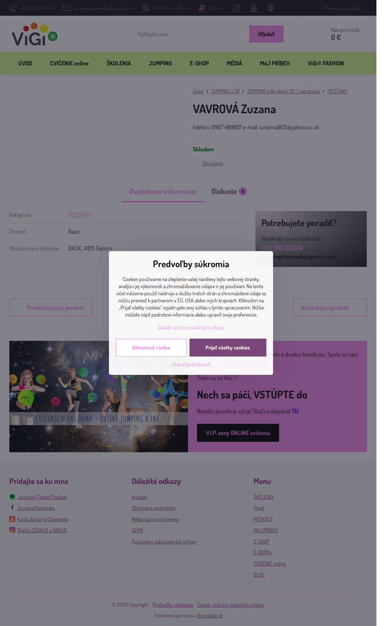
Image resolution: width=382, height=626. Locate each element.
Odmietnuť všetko (151, 347)
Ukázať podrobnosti (191, 364)
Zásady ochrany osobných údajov (191, 327)
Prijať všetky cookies (228, 347)
